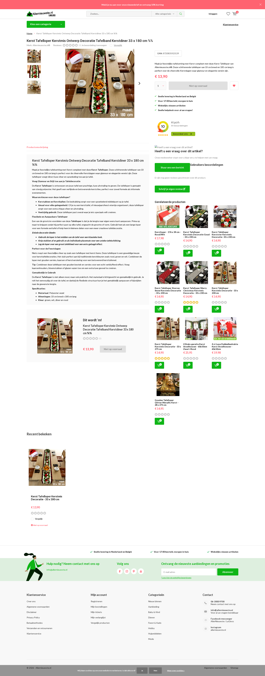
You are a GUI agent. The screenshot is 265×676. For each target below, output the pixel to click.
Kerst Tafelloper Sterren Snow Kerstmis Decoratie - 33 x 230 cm (168, 290)
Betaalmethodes (35, 623)
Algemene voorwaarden (38, 606)
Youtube (141, 571)
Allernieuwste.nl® (41, 45)
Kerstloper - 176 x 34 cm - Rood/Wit (168, 233)
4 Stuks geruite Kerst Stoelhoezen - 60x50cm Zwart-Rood (195, 346)
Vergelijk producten (100, 623)
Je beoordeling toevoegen (94, 45)
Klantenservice (230, 24)
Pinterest (134, 571)
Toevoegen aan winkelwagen (159, 250)
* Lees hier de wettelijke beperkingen (176, 578)
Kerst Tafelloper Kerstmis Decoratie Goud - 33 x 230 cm (196, 234)
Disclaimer (31, 612)
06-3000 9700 (217, 601)
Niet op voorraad (198, 85)
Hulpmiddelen (154, 633)
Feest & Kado (154, 623)
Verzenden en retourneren (39, 628)
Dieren (151, 617)
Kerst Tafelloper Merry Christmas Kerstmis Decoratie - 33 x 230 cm (195, 290)
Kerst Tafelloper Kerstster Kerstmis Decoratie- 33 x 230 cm (223, 234)
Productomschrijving (37, 147)
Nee (155, 670)
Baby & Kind (154, 612)
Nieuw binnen (154, 601)
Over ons (31, 601)
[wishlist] (228, 13)
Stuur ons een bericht (172, 167)
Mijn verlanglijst (98, 617)
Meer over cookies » (175, 670)
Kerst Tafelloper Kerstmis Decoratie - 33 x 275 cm (168, 346)
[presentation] (139, 83)
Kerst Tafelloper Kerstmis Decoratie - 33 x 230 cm (225, 290)
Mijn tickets (96, 612)
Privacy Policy (33, 617)
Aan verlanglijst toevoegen (234, 86)
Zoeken (180, 14)
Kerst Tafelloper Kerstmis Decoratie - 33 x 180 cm (46, 498)
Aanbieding (153, 606)
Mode (151, 639)
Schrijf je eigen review (171, 189)
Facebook (120, 571)
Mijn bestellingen (99, 606)
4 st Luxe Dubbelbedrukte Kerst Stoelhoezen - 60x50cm (225, 346)
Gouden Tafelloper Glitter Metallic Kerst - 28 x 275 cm (167, 402)
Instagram (127, 571)
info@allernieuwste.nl (222, 610)
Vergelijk (39, 519)
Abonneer (227, 572)
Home (29, 33)
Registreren (96, 601)
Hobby (151, 628)
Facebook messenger (221, 618)
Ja (142, 670)
